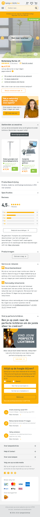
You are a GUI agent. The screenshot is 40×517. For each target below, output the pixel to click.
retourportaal (33, 300)
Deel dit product (27, 63)
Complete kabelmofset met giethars (28, 161)
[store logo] (11, 3)
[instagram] (8, 473)
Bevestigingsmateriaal (20, 134)
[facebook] (5, 473)
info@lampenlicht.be (22, 305)
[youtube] (15, 473)
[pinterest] (12, 473)
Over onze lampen (10, 457)
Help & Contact (9, 451)
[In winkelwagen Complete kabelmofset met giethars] (34, 171)
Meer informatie (13, 245)
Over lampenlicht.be (11, 446)
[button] (20, 15)
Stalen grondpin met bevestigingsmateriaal (10, 160)
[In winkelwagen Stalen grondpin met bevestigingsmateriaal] (15, 169)
